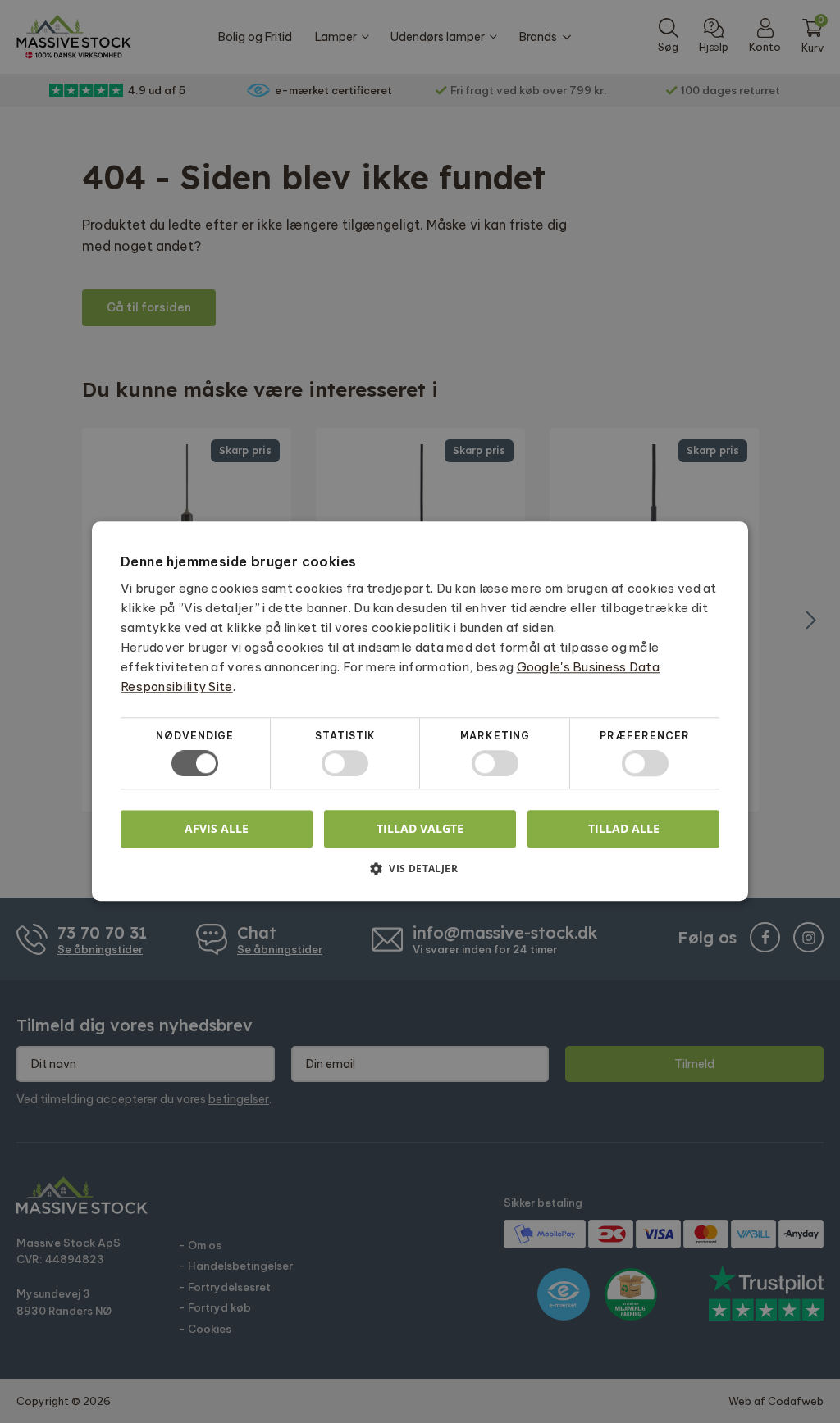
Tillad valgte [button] (420, 828)
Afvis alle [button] (217, 829)
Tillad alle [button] (624, 828)
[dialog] (420, 711)
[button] (420, 875)
